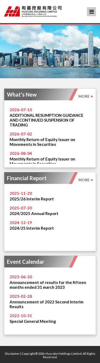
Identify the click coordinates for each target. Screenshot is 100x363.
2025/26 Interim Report (32, 198)
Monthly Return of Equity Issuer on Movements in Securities (42, 142)
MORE (85, 96)
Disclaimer (12, 353)
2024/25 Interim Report (32, 228)
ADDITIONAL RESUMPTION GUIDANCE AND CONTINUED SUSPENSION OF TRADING (46, 120)
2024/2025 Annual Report (34, 213)
